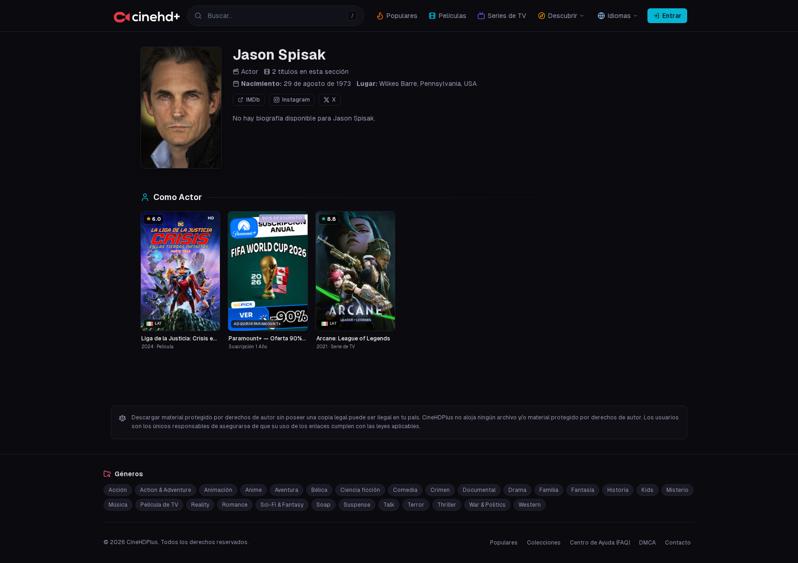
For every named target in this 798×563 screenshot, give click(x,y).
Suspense (357, 505)
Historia (618, 490)
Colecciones (544, 542)
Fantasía (582, 490)
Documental (479, 490)
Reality (200, 505)
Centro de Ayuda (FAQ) (600, 542)
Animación (218, 490)
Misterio (677, 490)
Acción (118, 490)
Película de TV (159, 505)
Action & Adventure (165, 490)
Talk (388, 505)
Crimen (440, 490)
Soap (323, 505)
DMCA (647, 542)
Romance (235, 505)
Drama (517, 490)
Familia (548, 490)
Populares (504, 542)
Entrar (672, 15)
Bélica (319, 490)
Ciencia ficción (360, 490)
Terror (415, 505)
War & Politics (487, 505)
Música (118, 505)
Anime (253, 490)
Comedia (405, 490)
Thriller (446, 505)
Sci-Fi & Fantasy (281, 505)
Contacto (678, 542)
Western (530, 505)
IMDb (253, 100)
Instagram (296, 100)
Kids (647, 490)
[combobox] (275, 16)
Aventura (286, 490)
